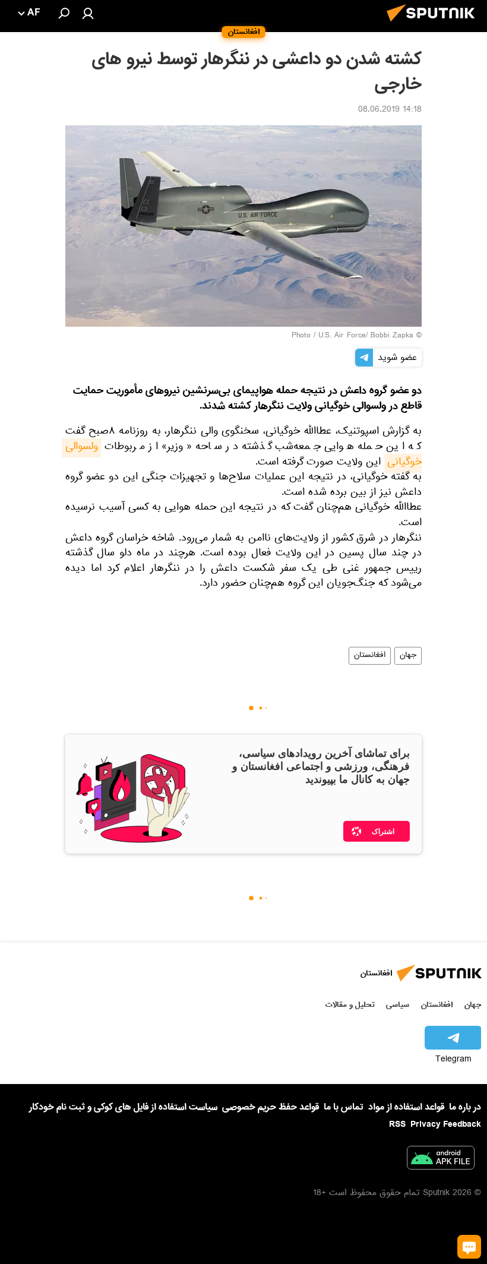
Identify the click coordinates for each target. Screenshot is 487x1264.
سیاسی (397, 1005)
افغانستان (369, 656)
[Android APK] (440, 1160)
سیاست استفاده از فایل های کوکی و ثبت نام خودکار (123, 1107)
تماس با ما (343, 1107)
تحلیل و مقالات (350, 1005)
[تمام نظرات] (469, 1247)
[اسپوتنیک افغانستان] (434, 25)
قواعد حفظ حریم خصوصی (270, 1107)
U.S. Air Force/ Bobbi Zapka (365, 336)
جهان (408, 656)
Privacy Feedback (445, 1124)
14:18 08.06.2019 (390, 110)
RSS (397, 1124)
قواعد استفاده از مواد (406, 1107)
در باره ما (465, 1107)
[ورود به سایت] (88, 13)
